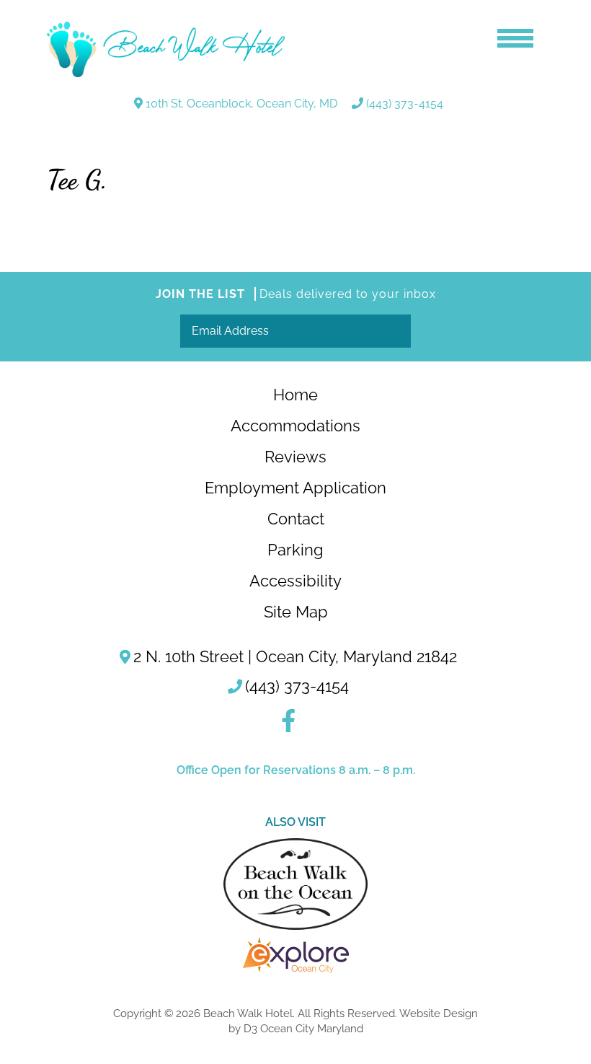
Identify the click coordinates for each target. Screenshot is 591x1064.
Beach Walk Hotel (248, 1013)
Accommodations (295, 425)
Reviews (295, 456)
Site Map (296, 611)
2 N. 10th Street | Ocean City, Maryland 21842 (295, 656)
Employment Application (295, 487)
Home (295, 394)
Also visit (295, 822)
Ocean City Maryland (311, 1028)
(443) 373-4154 (404, 103)
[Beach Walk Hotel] (166, 49)
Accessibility (295, 580)
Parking (295, 549)
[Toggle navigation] (515, 36)
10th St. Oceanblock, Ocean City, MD (241, 103)
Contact (295, 518)
